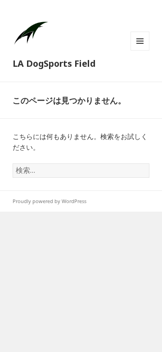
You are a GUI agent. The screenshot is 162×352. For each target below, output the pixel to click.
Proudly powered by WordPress (49, 201)
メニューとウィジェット (140, 50)
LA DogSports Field (54, 63)
